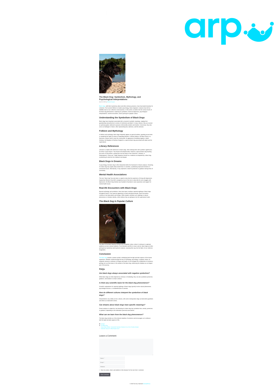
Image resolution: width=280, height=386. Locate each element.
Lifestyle (103, 323)
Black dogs (102, 106)
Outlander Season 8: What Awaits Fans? (110, 328)
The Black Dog (104, 325)
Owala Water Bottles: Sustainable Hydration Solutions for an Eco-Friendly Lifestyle (120, 327)
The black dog (103, 257)
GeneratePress (146, 383)
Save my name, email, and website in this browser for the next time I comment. (122, 370)
